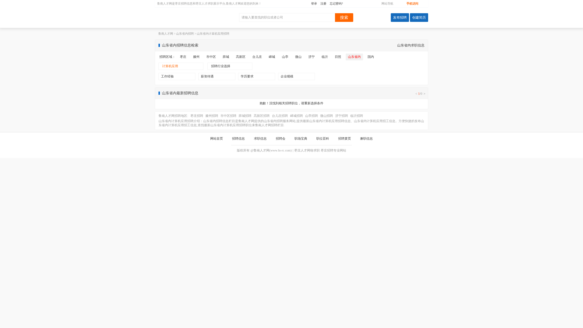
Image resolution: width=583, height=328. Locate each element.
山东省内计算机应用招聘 (213, 33)
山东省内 (354, 57)
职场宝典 (300, 138)
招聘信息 (238, 138)
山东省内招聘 (185, 33)
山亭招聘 (311, 116)
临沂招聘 (356, 116)
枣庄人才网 (302, 150)
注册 (323, 3)
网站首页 (216, 138)
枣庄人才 (201, 3)
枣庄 (183, 57)
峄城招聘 (296, 116)
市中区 (211, 57)
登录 (314, 3)
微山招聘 (326, 116)
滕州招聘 (211, 116)
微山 (298, 57)
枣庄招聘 (181, 3)
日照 (338, 57)
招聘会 (280, 138)
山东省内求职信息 (410, 45)
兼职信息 (366, 138)
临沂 (325, 57)
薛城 (226, 57)
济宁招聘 (341, 116)
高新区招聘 (262, 116)
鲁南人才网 (184, 17)
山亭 (285, 57)
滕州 (196, 57)
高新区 (240, 57)
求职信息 (260, 138)
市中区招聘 (228, 116)
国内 (371, 57)
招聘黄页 (344, 138)
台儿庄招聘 (280, 116)
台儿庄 (257, 57)
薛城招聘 (245, 116)
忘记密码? (336, 3)
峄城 (272, 57)
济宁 (311, 57)
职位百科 (322, 138)
